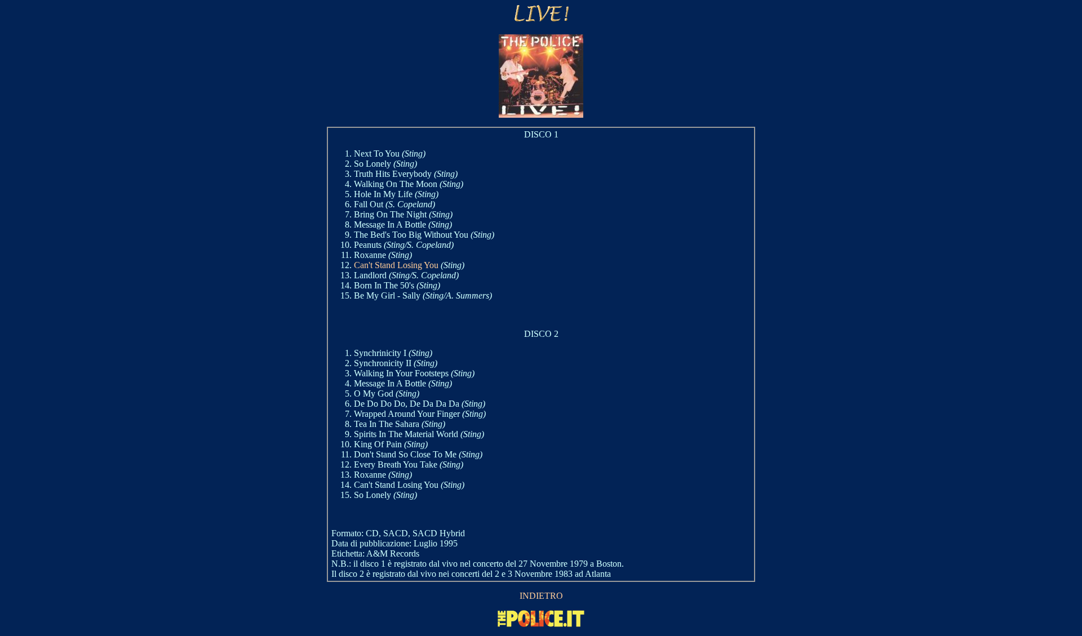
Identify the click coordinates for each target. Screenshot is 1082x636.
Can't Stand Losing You (396, 265)
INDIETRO (541, 596)
